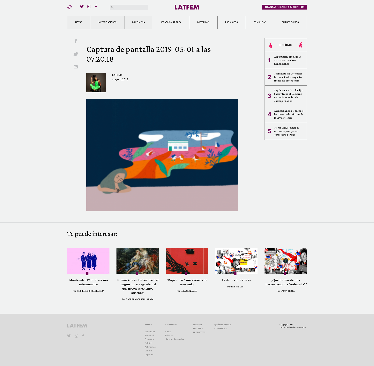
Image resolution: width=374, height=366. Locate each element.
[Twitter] (82, 6)
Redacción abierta (171, 22)
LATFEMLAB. (203, 22)
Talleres (198, 328)
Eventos (197, 324)
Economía (149, 339)
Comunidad (260, 22)
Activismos (150, 347)
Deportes (149, 354)
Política (148, 343)
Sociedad (149, 335)
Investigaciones (107, 22)
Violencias (150, 331)
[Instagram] (89, 6)
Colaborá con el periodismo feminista (284, 7)
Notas (78, 22)
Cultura (148, 350)
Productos (231, 22)
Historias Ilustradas (174, 339)
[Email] (75, 67)
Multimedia (138, 22)
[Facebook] (96, 6)
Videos (168, 331)
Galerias (169, 335)
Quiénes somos (290, 22)
